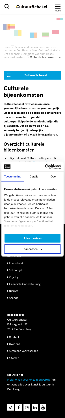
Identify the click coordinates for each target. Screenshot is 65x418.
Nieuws (13, 291)
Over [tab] (54, 176)
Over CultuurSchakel (45, 50)
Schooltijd (15, 270)
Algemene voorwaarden (23, 351)
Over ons (14, 344)
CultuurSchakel (35, 75)
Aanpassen (30, 249)
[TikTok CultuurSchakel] (10, 407)
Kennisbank (16, 263)
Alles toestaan (33, 238)
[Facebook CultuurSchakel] (18, 407)
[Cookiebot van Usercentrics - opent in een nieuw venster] (46, 166)
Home (7, 47)
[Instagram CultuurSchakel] (26, 407)
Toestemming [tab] (12, 176)
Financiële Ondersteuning (25, 284)
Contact (14, 337)
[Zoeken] (7, 6)
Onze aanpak (12, 54)
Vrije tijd (14, 277)
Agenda (13, 298)
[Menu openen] (57, 7)
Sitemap (14, 358)
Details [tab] (33, 176)
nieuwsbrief (29, 379)
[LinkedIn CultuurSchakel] (35, 407)
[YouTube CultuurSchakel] (43, 407)
